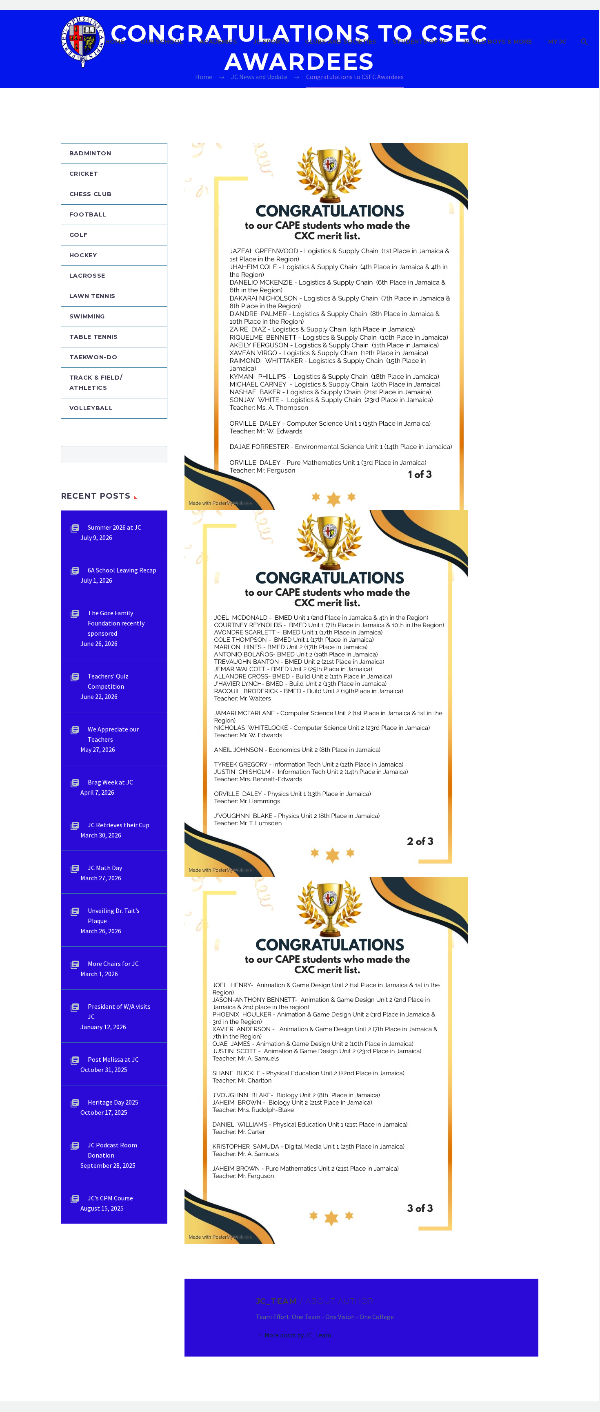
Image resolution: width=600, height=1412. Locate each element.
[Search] (583, 41)
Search (158, 454)
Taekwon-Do (93, 357)
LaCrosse (87, 275)
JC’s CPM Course (110, 1198)
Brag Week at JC (110, 782)
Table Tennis (93, 336)
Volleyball (91, 408)
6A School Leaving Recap (122, 570)
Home (114, 41)
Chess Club (90, 194)
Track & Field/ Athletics (95, 382)
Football (88, 214)
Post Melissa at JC (113, 1059)
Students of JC (420, 41)
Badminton (90, 153)
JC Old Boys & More (497, 41)
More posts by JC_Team (297, 1335)
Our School (161, 41)
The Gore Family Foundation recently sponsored (116, 623)
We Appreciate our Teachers (113, 734)
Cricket (83, 173)
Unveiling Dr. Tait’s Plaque (114, 915)
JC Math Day (105, 868)
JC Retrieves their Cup (118, 825)
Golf (78, 235)
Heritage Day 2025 (113, 1102)
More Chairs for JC (113, 963)
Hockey (83, 255)
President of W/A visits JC (119, 1011)
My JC (557, 41)
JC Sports (271, 41)
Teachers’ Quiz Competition (108, 681)
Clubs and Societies (340, 41)
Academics (218, 41)
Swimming (87, 316)
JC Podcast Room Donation (112, 1150)
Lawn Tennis (92, 296)
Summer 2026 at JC (114, 527)
